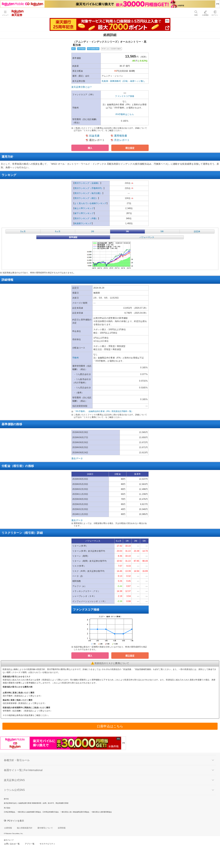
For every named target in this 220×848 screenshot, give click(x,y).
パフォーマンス (146, 237)
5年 (162, 231)
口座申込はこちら (110, 726)
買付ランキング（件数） (86, 218)
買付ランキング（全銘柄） (87, 183)
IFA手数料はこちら (124, 114)
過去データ (77, 458)
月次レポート (122, 140)
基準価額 (73, 237)
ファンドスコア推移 (124, 96)
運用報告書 (120, 135)
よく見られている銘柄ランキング (90, 203)
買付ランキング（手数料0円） (88, 188)
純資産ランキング (82, 223)
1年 (92, 231)
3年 (127, 231)
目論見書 (94, 135)
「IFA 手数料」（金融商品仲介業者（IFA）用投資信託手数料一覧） (103, 411)
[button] (90, 148)
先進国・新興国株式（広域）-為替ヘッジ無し (123, 81)
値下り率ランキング (84, 213)
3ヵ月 (23, 231)
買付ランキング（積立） (86, 198)
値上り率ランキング (84, 208)
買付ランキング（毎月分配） (88, 193)
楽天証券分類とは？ (81, 87)
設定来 (197, 231)
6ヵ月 (57, 231)
